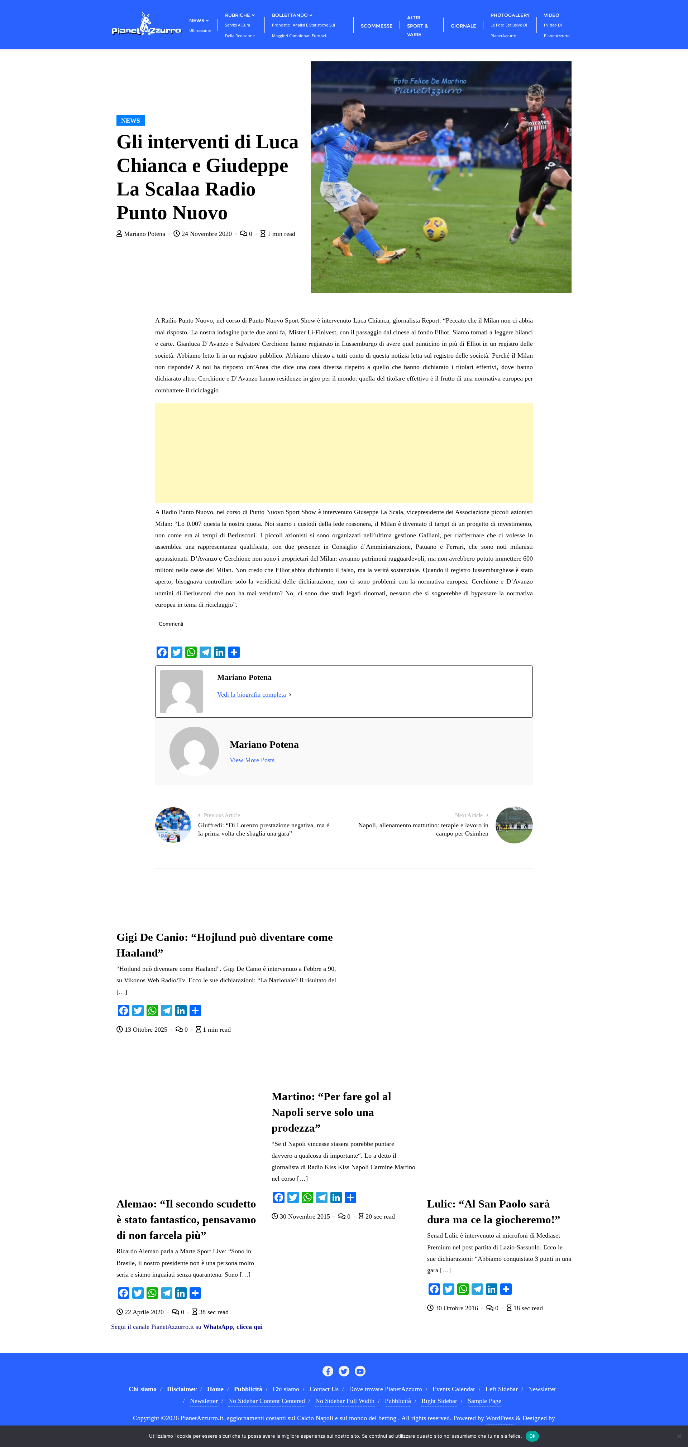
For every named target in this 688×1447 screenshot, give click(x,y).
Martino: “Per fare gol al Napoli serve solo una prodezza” (331, 1112)
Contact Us (324, 1389)
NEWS (130, 120)
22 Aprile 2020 (144, 1312)
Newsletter (542, 1389)
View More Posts (252, 760)
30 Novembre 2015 (305, 1216)
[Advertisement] (343, 453)
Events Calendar (454, 1389)
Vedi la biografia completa (251, 694)
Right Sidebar (439, 1400)
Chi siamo (286, 1389)
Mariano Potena (144, 233)
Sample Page (484, 1400)
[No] (679, 1436)
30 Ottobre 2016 (457, 1308)
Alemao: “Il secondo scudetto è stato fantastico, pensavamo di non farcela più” (186, 1220)
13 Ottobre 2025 (146, 1029)
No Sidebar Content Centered (266, 1400)
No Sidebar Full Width (344, 1400)
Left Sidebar (502, 1389)
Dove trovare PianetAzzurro (385, 1389)
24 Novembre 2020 (207, 233)
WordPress (500, 1418)
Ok (532, 1436)
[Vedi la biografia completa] (290, 694)
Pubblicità (398, 1400)
